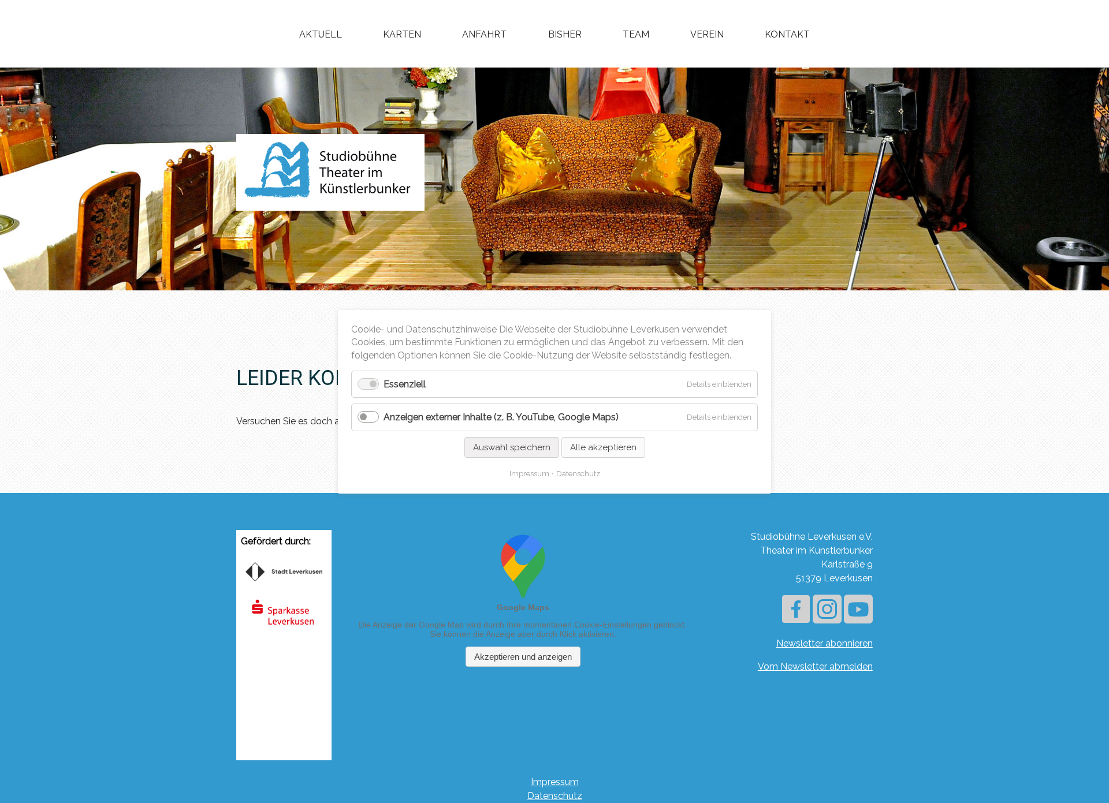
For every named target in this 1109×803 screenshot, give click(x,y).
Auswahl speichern (511, 447)
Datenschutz (554, 795)
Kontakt (787, 34)
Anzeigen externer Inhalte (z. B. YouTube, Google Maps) (501, 417)
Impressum (555, 781)
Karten (402, 34)
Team (636, 34)
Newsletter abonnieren (824, 643)
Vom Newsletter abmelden (815, 666)
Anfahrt (484, 34)
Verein (707, 34)
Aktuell (320, 34)
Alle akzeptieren (603, 447)
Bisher (565, 34)
